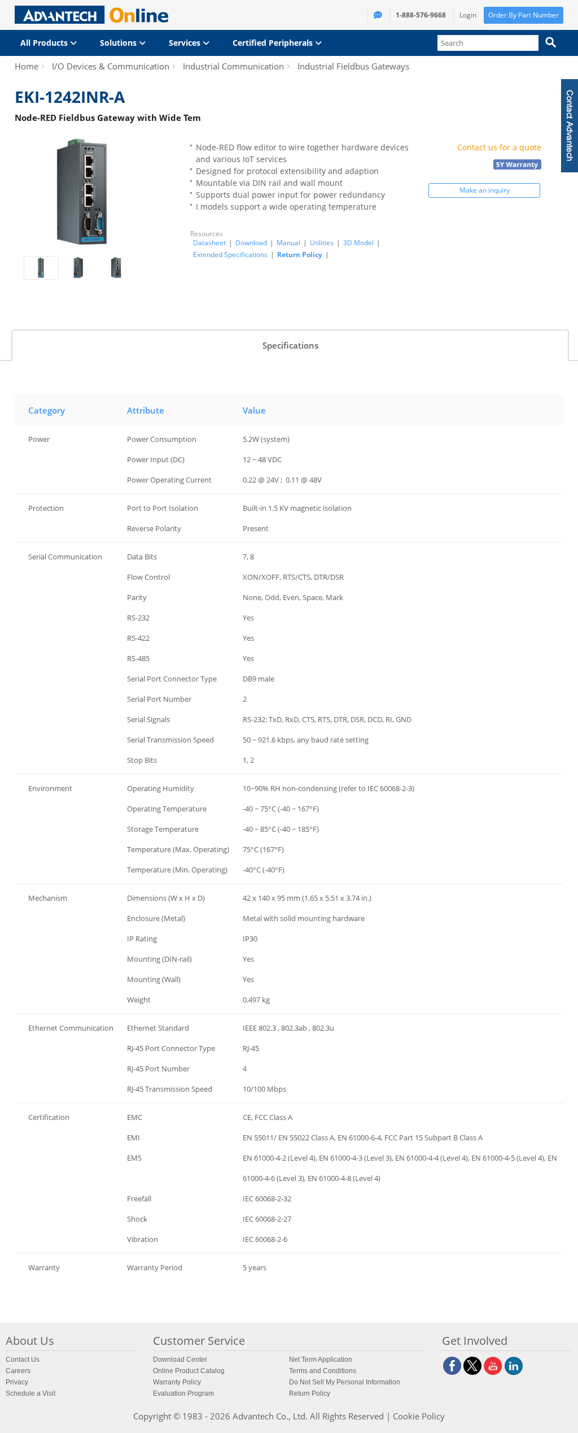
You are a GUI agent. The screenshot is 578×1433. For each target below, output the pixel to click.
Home (26, 66)
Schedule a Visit (30, 1393)
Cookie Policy (419, 1416)
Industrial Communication (233, 66)
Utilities (322, 242)
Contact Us (23, 1359)
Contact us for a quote (499, 147)
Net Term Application (320, 1359)
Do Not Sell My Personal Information (344, 1382)
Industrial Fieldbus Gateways (353, 66)
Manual (288, 242)
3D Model (358, 242)
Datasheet (209, 242)
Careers (18, 1371)
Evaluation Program (183, 1393)
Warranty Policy (177, 1382)
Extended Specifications (230, 254)
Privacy (17, 1382)
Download (251, 242)
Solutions (119, 42)
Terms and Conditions (322, 1371)
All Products (45, 42)
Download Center (180, 1359)
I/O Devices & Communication (110, 66)
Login (467, 15)
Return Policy (299, 254)
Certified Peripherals (274, 42)
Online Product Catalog (189, 1371)
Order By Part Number (523, 15)
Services (186, 42)
